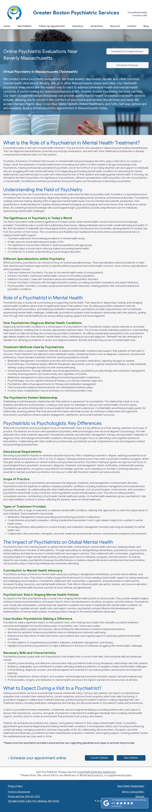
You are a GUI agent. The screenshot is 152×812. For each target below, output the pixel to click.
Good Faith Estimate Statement (96, 772)
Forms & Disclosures (19, 791)
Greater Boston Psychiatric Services (76, 12)
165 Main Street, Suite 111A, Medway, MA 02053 (33, 801)
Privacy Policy (15, 786)
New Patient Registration (130, 786)
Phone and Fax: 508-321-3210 (24, 796)
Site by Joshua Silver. (133, 791)
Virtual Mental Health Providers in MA (137, 14)
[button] (96, 26)
